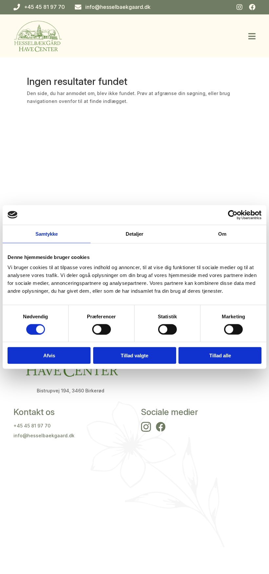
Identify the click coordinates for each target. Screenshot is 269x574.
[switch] (101, 329)
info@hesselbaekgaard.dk (43, 435)
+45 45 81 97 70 (32, 425)
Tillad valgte (134, 355)
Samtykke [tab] (46, 233)
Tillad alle (220, 355)
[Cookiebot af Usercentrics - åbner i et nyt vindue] (232, 215)
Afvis (49, 355)
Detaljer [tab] (135, 233)
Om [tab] (222, 233)
